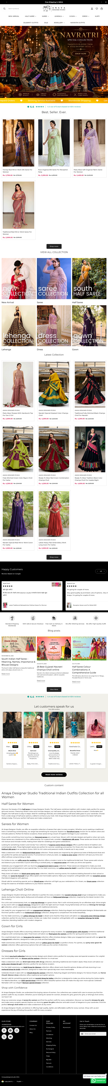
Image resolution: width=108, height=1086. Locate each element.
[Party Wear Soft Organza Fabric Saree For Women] (89, 143)
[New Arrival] (19, 278)
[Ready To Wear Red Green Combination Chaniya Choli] (54, 449)
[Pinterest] (4, 1030)
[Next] (101, 2)
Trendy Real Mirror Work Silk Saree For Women (17, 171)
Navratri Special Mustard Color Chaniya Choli (53, 414)
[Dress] (54, 325)
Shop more (54, 246)
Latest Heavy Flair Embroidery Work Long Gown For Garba (52, 544)
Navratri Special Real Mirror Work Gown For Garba (18, 544)
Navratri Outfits (77, 23)
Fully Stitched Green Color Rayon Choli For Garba (17, 479)
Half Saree (29, 16)
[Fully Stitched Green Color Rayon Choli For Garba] (18, 449)
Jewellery (58, 23)
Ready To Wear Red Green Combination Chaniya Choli (54, 479)
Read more (6, 674)
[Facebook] (10, 1030)
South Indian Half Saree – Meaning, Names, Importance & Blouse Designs (18, 662)
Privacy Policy (50, 1027)
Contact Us (33, 1025)
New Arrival (13, 16)
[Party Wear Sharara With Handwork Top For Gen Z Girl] (18, 384)
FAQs (48, 1056)
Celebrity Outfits (30, 23)
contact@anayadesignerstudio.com (12, 1026)
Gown (72, 16)
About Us (32, 1029)
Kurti (97, 16)
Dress (84, 16)
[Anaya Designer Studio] (54, 8)
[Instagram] (16, 1030)
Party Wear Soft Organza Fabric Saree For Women (88, 171)
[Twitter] (4, 1036)
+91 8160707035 (6, 1024)
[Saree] (54, 278)
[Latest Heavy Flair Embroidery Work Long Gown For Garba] (54, 514)
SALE (46, 23)
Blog (31, 1032)
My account (66, 1027)
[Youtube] (10, 1036)
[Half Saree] (89, 278)
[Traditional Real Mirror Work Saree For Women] (18, 205)
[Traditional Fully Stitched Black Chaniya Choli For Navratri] (90, 384)
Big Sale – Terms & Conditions (49, 1063)
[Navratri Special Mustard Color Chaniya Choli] (54, 384)
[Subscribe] (104, 1034)
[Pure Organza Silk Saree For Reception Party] (54, 143)
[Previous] (6, 2)
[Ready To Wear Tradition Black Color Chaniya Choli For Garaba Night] (90, 449)
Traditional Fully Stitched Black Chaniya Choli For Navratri (90, 414)
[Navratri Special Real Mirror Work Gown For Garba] (18, 514)
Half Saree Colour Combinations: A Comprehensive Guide (84, 669)
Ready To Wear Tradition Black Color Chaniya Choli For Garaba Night (88, 479)
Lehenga (58, 16)
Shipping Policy (51, 1045)
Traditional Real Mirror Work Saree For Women (17, 233)
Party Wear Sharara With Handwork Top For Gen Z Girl (18, 414)
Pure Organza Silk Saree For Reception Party (53, 171)
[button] (101, 8)
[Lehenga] (19, 325)
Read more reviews (54, 775)
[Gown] (89, 325)
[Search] (4, 8)
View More (54, 689)
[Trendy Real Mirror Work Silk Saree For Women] (18, 143)
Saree (44, 16)
